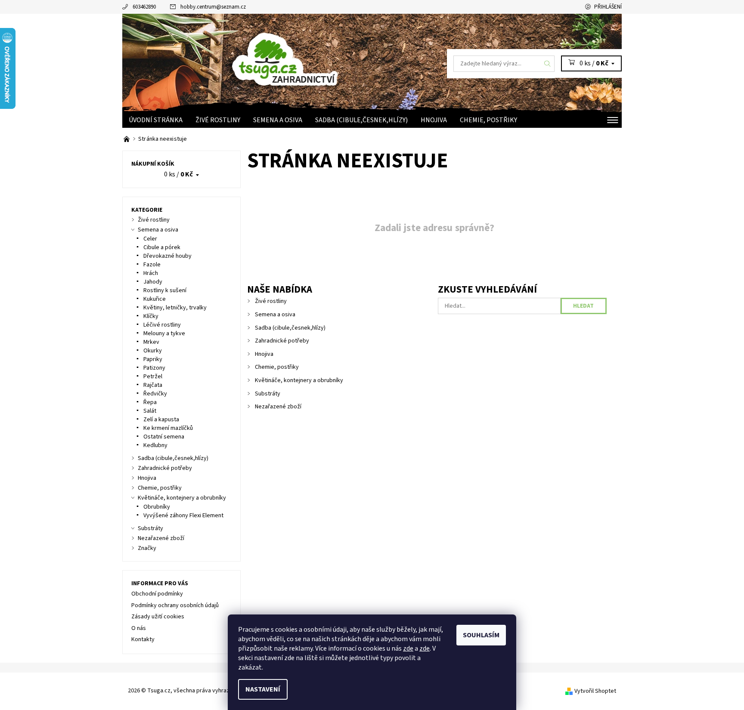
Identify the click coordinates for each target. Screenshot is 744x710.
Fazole (152, 264)
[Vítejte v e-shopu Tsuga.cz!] (127, 139)
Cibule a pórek (161, 247)
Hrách (150, 273)
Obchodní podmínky (157, 594)
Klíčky (150, 316)
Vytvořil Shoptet (595, 691)
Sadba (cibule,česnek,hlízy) (361, 120)
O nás (138, 628)
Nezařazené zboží (278, 406)
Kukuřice (154, 299)
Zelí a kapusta (161, 419)
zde (408, 648)
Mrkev (151, 342)
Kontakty (143, 639)
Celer (150, 239)
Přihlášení (608, 7)
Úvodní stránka (156, 120)
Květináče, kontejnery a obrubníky (299, 380)
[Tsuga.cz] (312, 56)
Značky (147, 548)
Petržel (152, 376)
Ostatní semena (163, 436)
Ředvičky (155, 393)
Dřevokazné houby (167, 256)
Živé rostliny (217, 120)
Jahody (152, 282)
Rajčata (152, 385)
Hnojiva (434, 120)
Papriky (152, 359)
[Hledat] (548, 64)
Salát (149, 411)
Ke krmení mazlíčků (168, 428)
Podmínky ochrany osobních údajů (175, 605)
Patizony (154, 368)
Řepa (150, 402)
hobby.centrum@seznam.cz (213, 7)
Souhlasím (481, 635)
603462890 (144, 7)
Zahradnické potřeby (282, 340)
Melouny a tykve (164, 333)
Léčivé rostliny (162, 325)
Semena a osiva (277, 120)
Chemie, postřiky (488, 120)
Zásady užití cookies (157, 616)
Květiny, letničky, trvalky (175, 307)
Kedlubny (155, 445)
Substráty (267, 393)
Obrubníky (156, 507)
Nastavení (262, 689)
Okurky (152, 350)
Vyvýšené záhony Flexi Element (183, 515)
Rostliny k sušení (164, 290)
